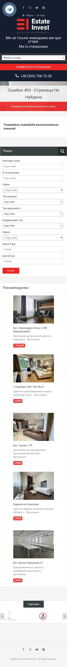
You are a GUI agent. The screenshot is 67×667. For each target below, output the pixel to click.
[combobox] (33, 190)
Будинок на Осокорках (26, 504)
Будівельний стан (13, 220)
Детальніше (33, 339)
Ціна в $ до (9, 255)
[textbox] (21, 190)
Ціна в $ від (9, 244)
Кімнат (6, 232)
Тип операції (10, 196)
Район (6, 184)
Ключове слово (11, 160)
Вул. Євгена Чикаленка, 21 (28, 562)
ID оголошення (11, 172)
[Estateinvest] (33, 26)
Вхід (42, 15)
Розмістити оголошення (33, 67)
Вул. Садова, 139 (22, 445)
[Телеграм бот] (9, 11)
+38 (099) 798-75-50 (36, 76)
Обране (29, 15)
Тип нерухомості (12, 208)
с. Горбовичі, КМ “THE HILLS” (28, 386)
